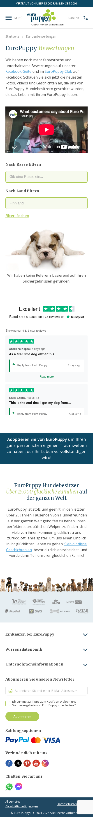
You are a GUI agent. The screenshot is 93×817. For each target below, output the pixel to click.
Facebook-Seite (18, 71)
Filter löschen (17, 215)
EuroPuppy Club (58, 71)
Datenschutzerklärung (72, 804)
